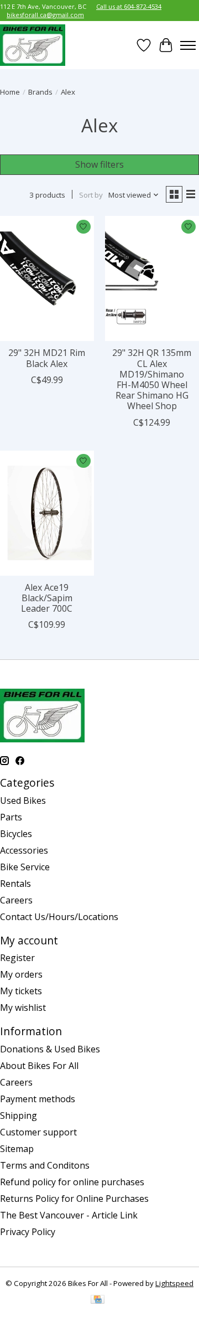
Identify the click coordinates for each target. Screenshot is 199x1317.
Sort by (91, 195)
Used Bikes (23, 800)
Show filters (99, 164)
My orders (21, 974)
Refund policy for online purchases (72, 1182)
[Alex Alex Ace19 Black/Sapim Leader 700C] (47, 513)
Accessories (24, 850)
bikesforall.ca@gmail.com (45, 15)
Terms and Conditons (45, 1165)
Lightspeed (174, 1283)
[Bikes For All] (32, 45)
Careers (16, 900)
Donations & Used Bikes (50, 1049)
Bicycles (16, 834)
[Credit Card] (97, 1300)
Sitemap (17, 1149)
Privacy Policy (27, 1232)
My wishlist (23, 1007)
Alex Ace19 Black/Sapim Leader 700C (46, 597)
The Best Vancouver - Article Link (69, 1215)
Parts (11, 817)
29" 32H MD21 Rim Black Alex (46, 358)
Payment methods (37, 1099)
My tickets (21, 991)
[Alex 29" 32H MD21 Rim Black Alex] (47, 278)
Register (17, 958)
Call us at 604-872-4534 (128, 6)
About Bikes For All (39, 1066)
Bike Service (25, 867)
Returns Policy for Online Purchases (74, 1198)
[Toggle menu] (188, 45)
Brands (40, 92)
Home (10, 92)
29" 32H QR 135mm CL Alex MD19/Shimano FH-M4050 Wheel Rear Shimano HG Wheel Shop (151, 379)
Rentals (15, 883)
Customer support (38, 1132)
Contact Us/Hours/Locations (59, 917)
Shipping (18, 1115)
